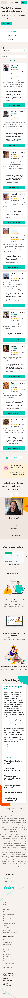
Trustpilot (14, 31)
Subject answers (7, 907)
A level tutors (7, 954)
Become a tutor (7, 909)
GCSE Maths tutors (8, 967)
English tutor (6, 949)
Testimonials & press (9, 923)
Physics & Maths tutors (7, 959)
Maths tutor (6, 940)
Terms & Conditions (8, 928)
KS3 (8, 747)
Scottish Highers (11, 753)
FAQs (4, 916)
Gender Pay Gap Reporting (10, 932)
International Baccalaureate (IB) (15, 755)
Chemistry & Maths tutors (8, 964)
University (9, 757)
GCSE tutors (6, 952)
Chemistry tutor (7, 942)
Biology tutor (6, 947)
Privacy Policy (7, 930)
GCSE (8, 749)
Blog (4, 904)
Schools (5, 912)
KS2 (8, 745)
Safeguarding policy (8, 914)
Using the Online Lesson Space (9, 919)
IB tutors (5, 956)
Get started (6, 23)
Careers (5, 902)
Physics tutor (7, 944)
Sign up (24, 2)
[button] (14, 67)
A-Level (9, 751)
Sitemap (5, 925)
